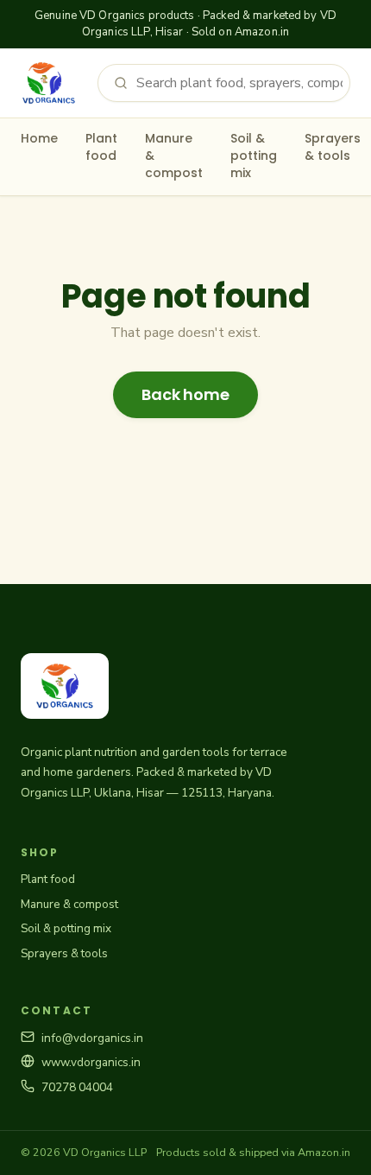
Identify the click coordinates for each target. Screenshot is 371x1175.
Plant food (101, 147)
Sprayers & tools (333, 147)
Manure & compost (174, 156)
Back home (185, 394)
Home (39, 138)
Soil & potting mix (253, 156)
